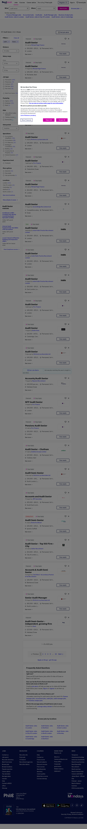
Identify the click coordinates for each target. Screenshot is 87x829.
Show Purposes (26, 120)
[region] (44, 104)
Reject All (49, 120)
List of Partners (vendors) (28, 115)
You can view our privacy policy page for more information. (46, 103)
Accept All (62, 120)
